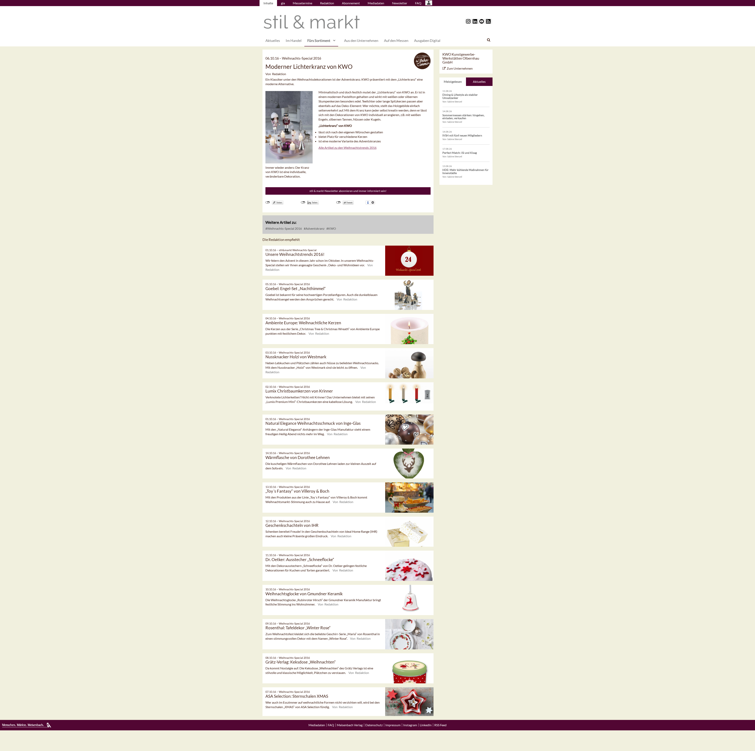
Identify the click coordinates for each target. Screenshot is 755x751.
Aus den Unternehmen (361, 40)
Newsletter (399, 3)
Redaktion (327, 3)
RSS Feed (440, 725)
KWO (332, 228)
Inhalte (268, 3)
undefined (303, 202)
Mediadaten (376, 3)
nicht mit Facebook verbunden (267, 202)
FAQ (418, 3)
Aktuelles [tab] (479, 81)
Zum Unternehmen (460, 68)
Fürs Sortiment (318, 40)
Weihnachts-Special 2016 (284, 228)
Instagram (410, 725)
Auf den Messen (396, 40)
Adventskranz (314, 228)
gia (283, 3)
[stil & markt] (311, 22)
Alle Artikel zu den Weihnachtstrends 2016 (348, 147)
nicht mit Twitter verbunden (338, 202)
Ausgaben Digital (427, 40)
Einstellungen (372, 203)
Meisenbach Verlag (350, 725)
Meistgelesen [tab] (453, 81)
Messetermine (302, 3)
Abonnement (351, 3)
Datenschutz (374, 725)
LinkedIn (426, 725)
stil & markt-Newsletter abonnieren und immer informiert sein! (348, 191)
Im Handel (294, 40)
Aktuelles (272, 40)
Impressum (393, 725)
